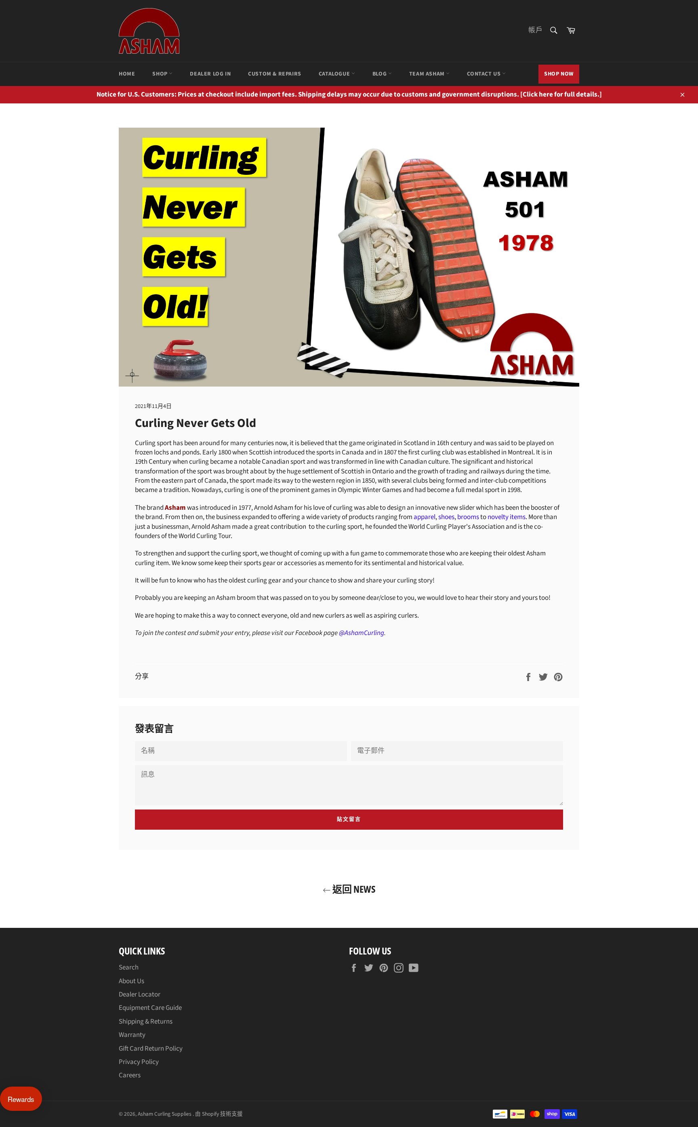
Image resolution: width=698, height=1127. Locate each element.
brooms (468, 517)
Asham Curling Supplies (165, 1114)
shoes (446, 517)
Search (129, 967)
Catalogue (335, 74)
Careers (130, 1075)
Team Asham (427, 74)
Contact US (484, 74)
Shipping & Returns (145, 1021)
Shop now (559, 74)
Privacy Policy (139, 1062)
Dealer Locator (139, 994)
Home (127, 74)
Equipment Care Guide (150, 1008)
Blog (380, 74)
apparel (424, 517)
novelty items (507, 517)
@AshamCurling (361, 633)
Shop (160, 74)
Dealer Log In (210, 74)
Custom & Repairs (274, 74)
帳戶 (535, 30)
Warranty (132, 1035)
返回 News (353, 889)
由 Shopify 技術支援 (219, 1114)
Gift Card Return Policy (151, 1048)
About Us (131, 981)
